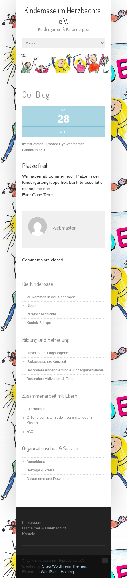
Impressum (31, 522)
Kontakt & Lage (39, 323)
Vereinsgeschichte (41, 314)
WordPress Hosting (57, 572)
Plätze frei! (34, 165)
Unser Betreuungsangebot (48, 353)
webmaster (75, 144)
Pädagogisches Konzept (46, 362)
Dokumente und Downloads (49, 479)
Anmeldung (36, 462)
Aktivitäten (35, 144)
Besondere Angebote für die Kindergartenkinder (65, 370)
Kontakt (28, 534)
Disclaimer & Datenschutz (44, 528)
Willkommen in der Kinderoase (51, 297)
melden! (43, 188)
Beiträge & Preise (41, 470)
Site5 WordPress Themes (64, 566)
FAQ (30, 431)
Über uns (34, 306)
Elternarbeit (36, 409)
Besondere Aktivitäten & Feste (50, 379)
